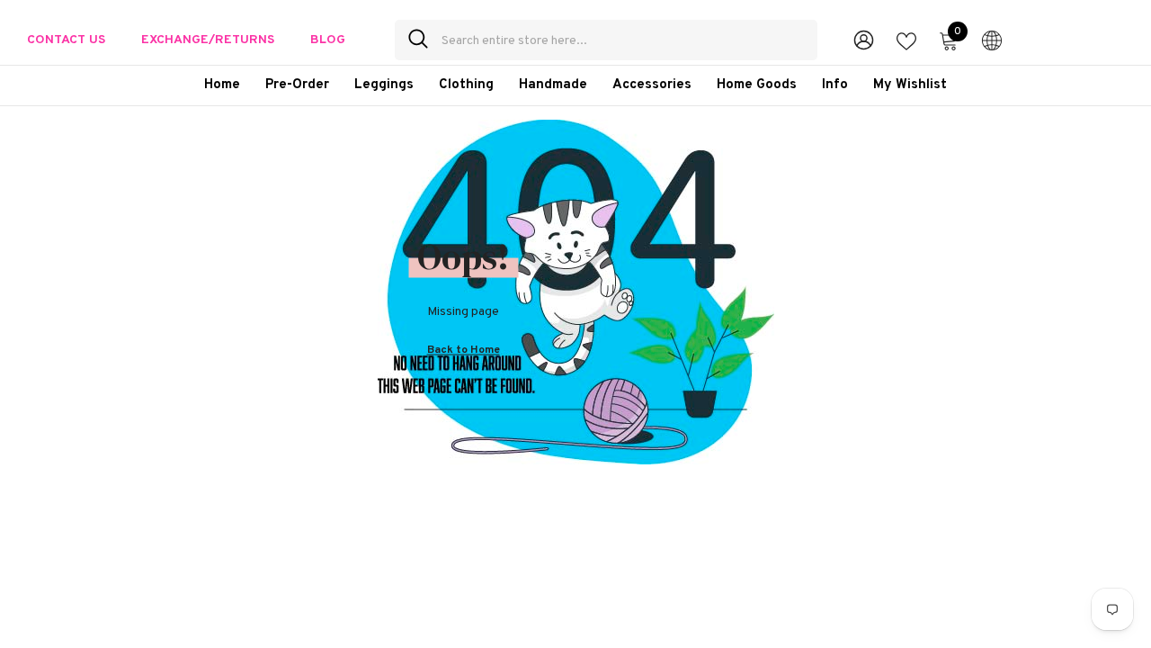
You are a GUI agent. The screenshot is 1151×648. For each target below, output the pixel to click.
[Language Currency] (992, 39)
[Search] (606, 40)
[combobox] (622, 40)
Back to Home (463, 349)
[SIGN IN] (863, 39)
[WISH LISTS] (906, 40)
